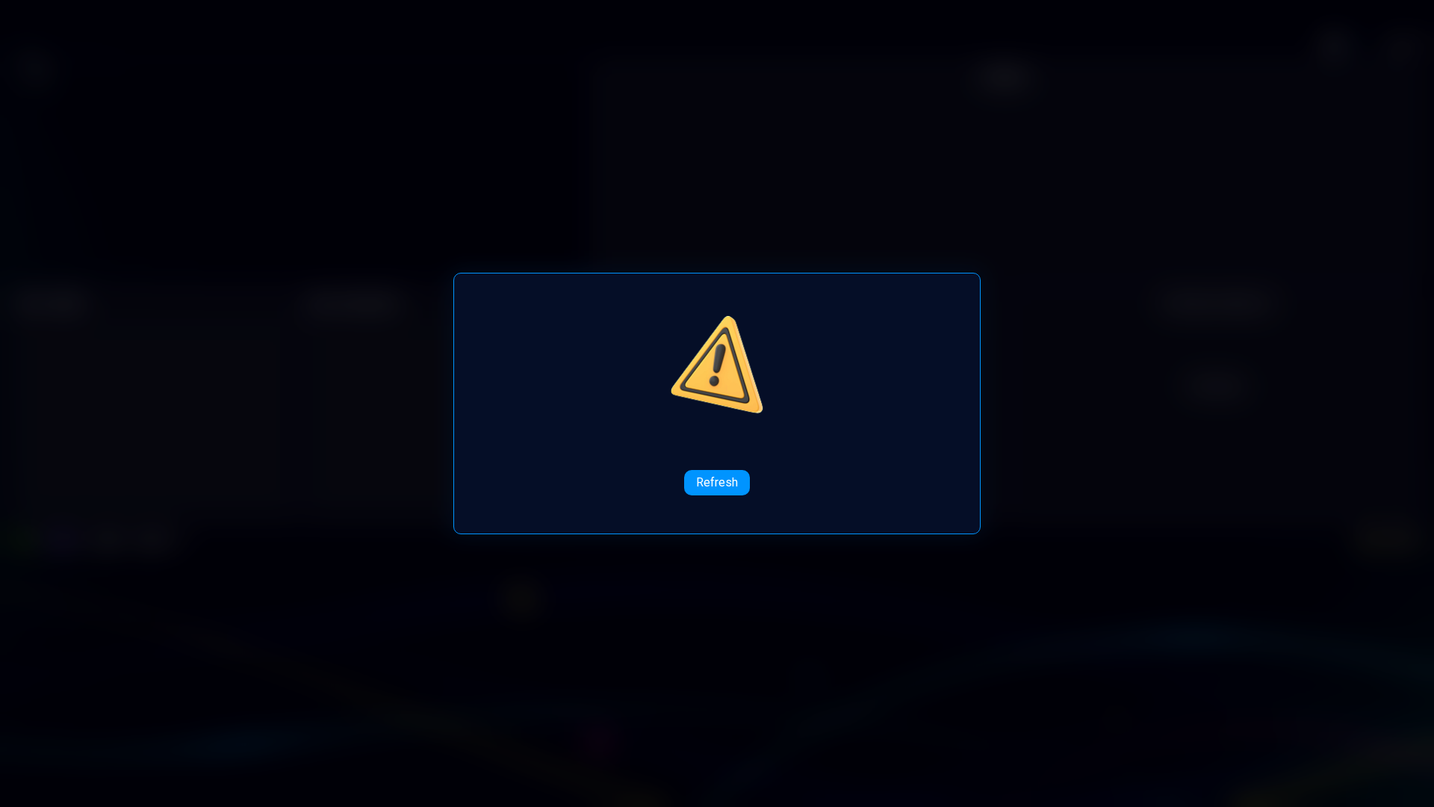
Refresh (717, 482)
